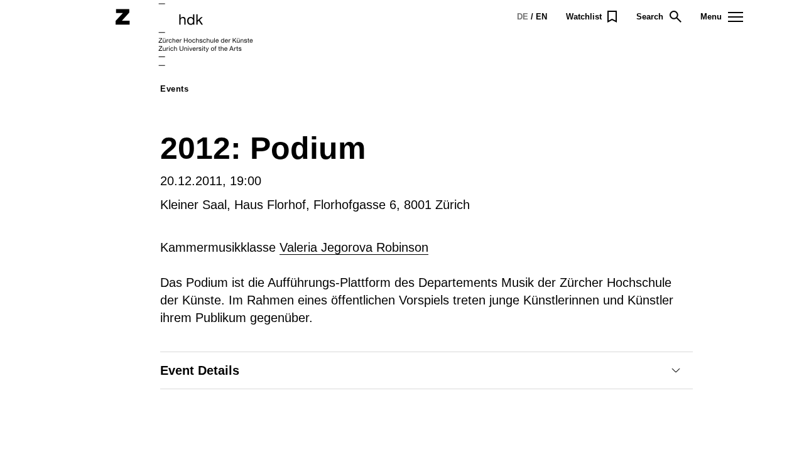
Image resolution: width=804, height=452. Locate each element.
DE (522, 16)
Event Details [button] (199, 370)
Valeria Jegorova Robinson (354, 247)
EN (541, 16)
